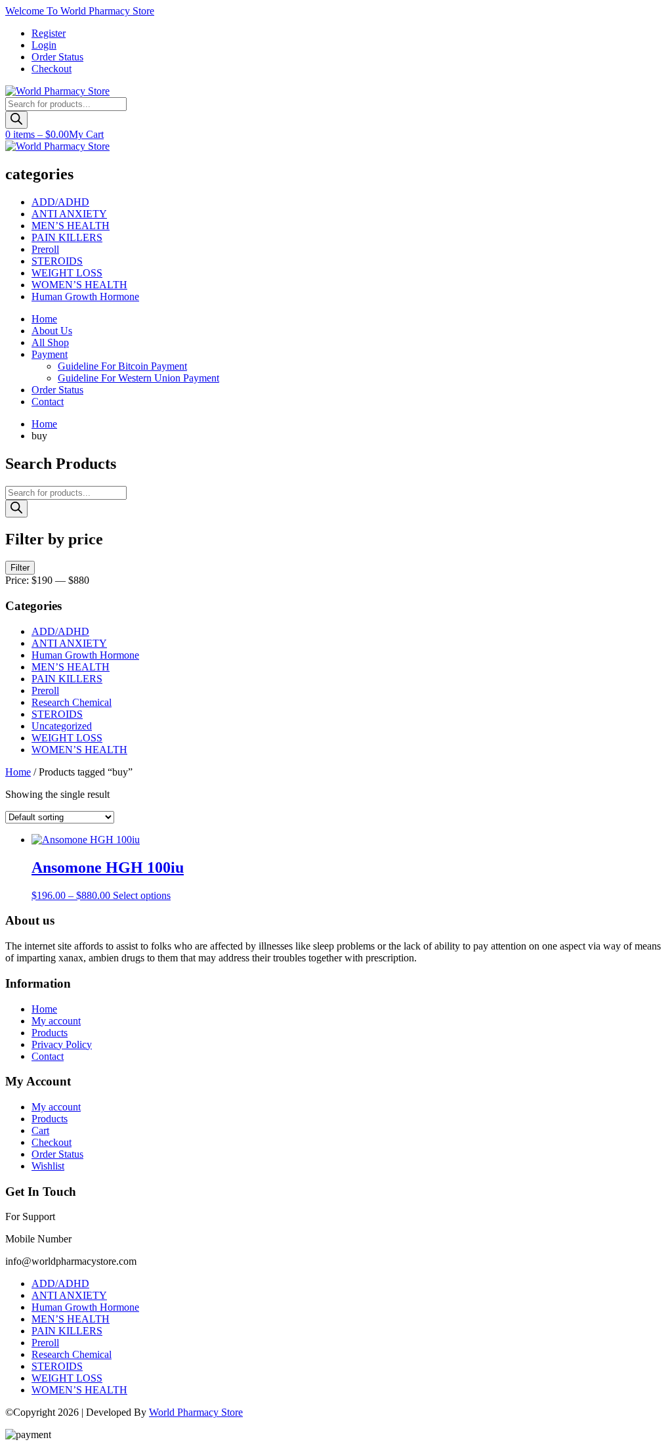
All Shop (50, 342)
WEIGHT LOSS (67, 272)
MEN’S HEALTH (71, 225)
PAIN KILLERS (67, 237)
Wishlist (48, 1166)
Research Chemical (72, 702)
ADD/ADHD (60, 202)
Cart (40, 1130)
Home (44, 318)
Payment (50, 354)
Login (44, 45)
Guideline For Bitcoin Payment (122, 366)
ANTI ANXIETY (69, 213)
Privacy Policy (62, 1044)
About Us (52, 330)
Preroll (45, 249)
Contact (48, 401)
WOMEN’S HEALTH (79, 284)
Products (50, 1032)
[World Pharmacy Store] (57, 91)
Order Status (57, 56)
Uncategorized (62, 726)
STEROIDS (57, 261)
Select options (142, 895)
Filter (20, 568)
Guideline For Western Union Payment (138, 377)
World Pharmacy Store (196, 1412)
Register (49, 33)
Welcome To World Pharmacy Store (79, 10)
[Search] (16, 120)
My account (56, 1020)
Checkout (52, 68)
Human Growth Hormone (85, 296)
